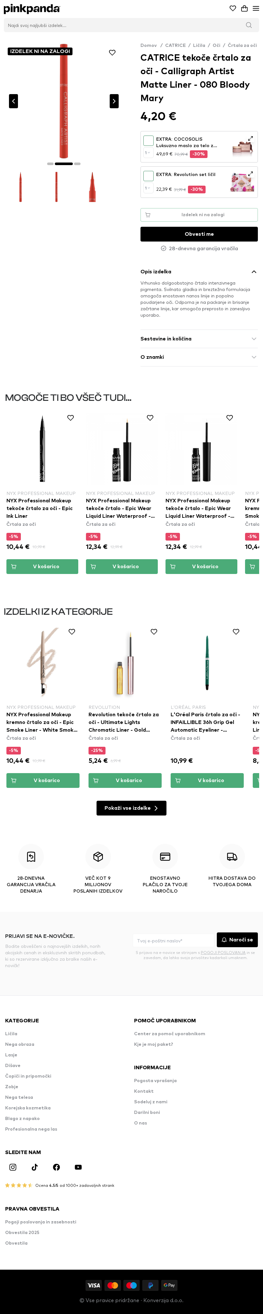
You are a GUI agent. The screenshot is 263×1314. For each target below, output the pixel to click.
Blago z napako (22, 1118)
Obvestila (16, 1243)
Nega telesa (19, 1097)
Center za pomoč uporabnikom (169, 1034)
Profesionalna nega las (31, 1129)
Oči (216, 45)
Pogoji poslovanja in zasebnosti (40, 1222)
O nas (140, 1123)
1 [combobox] (146, 152)
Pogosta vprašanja (155, 1081)
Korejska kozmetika (28, 1108)
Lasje (11, 1055)
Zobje (11, 1087)
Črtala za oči (242, 45)
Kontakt (144, 1091)
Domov (151, 45)
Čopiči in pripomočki (28, 1076)
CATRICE (175, 45)
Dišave (13, 1065)
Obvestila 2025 (22, 1232)
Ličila (199, 45)
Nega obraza (19, 1044)
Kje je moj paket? (153, 1044)
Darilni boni (147, 1112)
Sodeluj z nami (150, 1102)
